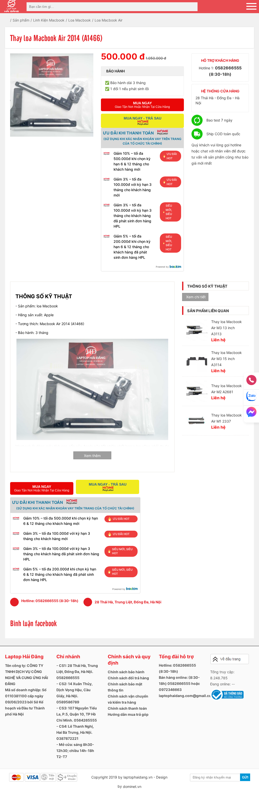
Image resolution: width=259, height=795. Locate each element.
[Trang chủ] (11, 20)
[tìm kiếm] (192, 6)
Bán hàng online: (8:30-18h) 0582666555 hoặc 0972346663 (179, 683)
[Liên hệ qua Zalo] (251, 398)
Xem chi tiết (196, 297)
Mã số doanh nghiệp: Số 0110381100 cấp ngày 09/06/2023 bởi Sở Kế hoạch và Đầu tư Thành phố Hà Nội (26, 702)
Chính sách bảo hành (126, 672)
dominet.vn (132, 786)
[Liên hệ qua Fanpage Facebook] (251, 413)
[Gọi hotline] (251, 382)
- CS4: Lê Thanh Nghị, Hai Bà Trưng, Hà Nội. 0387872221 (75, 732)
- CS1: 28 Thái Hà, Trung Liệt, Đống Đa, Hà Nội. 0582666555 (77, 671)
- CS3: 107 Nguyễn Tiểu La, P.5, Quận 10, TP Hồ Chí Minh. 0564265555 (76, 714)
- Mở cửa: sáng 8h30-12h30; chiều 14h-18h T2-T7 (75, 750)
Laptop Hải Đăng (24, 657)
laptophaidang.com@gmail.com (186, 695)
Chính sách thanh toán (127, 708)
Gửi (245, 777)
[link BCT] (227, 700)
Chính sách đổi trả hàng (128, 678)
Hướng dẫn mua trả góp (128, 714)
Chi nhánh (68, 657)
